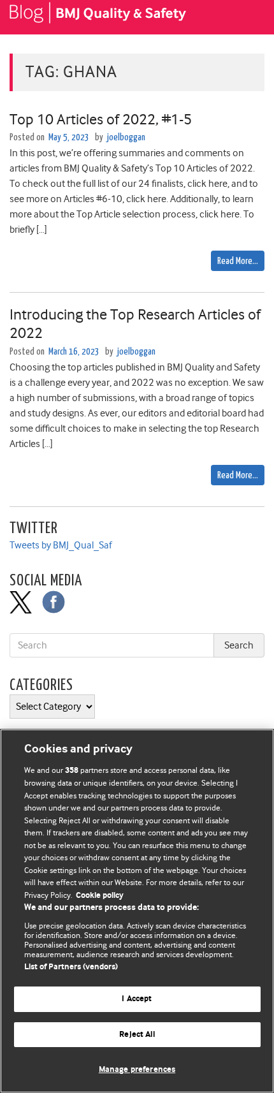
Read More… (237, 261)
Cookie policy (100, 895)
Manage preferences (137, 1070)
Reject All (136, 1034)
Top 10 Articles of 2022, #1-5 (101, 119)
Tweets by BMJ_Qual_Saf (61, 545)
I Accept (137, 999)
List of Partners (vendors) (71, 967)
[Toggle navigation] (248, 17)
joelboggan (126, 137)
